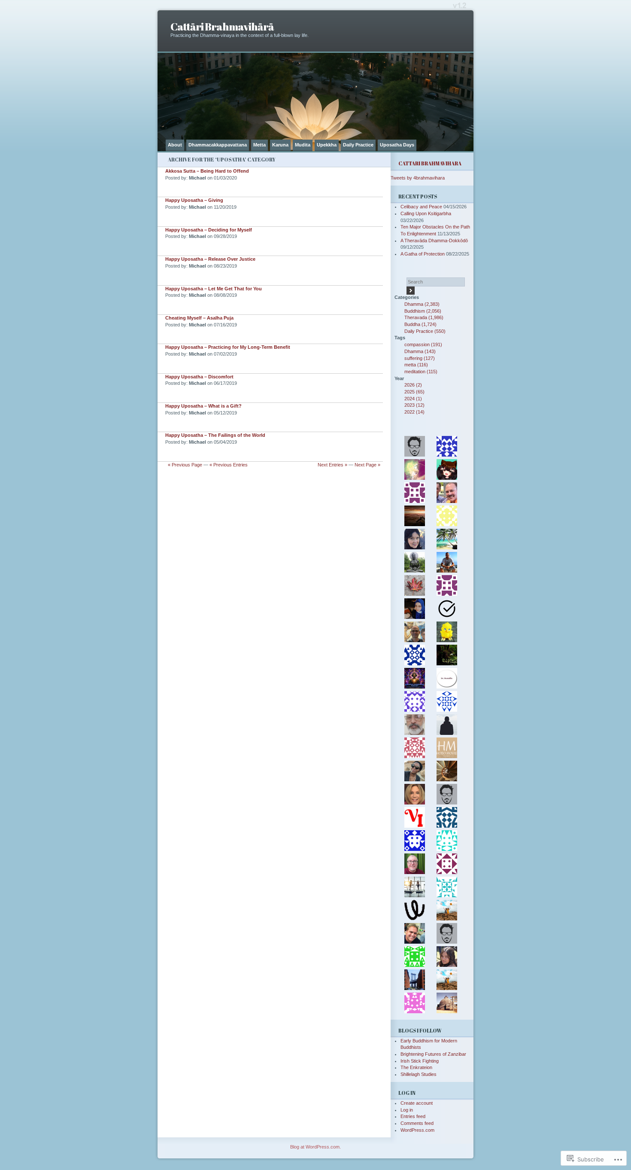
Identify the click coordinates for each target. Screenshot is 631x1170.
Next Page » (367, 464)
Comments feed (417, 1123)
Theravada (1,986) (423, 317)
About (175, 144)
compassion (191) (423, 344)
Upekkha (327, 144)
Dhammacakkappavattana (217, 144)
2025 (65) (414, 391)
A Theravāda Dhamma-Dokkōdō (434, 240)
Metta (259, 144)
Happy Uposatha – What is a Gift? (203, 405)
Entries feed (412, 1116)
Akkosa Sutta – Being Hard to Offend (207, 171)
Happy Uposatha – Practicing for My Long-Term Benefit (227, 347)
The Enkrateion (416, 1067)
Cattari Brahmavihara (429, 163)
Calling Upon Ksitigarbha (425, 213)
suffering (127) (419, 358)
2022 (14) (414, 411)
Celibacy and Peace (421, 206)
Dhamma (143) (420, 351)
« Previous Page (185, 464)
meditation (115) (420, 371)
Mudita (302, 144)
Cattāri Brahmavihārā (222, 26)
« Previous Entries (228, 464)
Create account (416, 1103)
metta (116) (416, 364)
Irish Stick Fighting (419, 1060)
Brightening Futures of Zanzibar (433, 1054)
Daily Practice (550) (425, 331)
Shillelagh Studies (418, 1074)
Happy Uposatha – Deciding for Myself (208, 229)
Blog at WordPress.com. (315, 1146)
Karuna (280, 144)
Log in (406, 1109)
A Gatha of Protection (422, 253)
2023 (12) (414, 405)
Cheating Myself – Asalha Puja (199, 317)
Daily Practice (358, 144)
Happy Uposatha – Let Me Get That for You (213, 288)
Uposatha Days (397, 144)
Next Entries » (332, 464)
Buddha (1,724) (420, 324)
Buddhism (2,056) (422, 311)
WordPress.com (417, 1130)
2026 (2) (413, 384)
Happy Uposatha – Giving (194, 200)
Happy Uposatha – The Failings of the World (215, 435)
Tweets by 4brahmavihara (418, 177)
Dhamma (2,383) (422, 304)
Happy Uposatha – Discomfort (199, 376)
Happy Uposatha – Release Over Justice (210, 259)
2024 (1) (413, 398)
